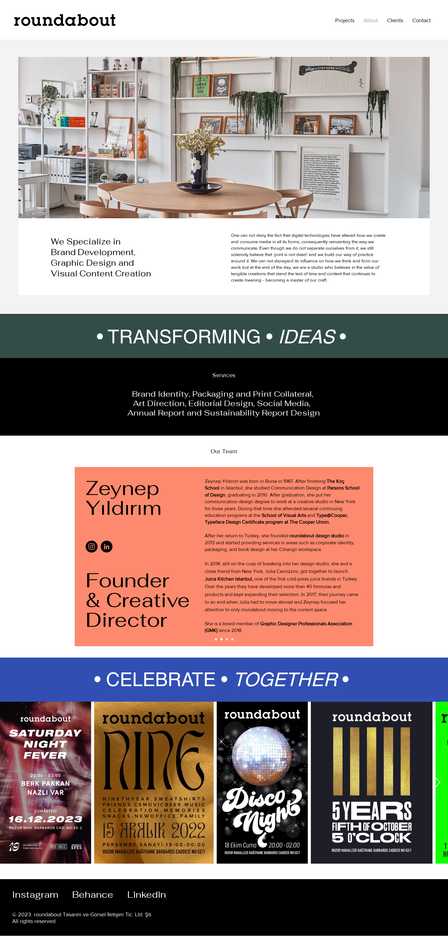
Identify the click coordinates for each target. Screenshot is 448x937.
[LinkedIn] (106, 547)
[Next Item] (437, 783)
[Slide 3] (221, 639)
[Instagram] (92, 547)
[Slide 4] (232, 639)
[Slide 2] (227, 639)
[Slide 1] (216, 639)
